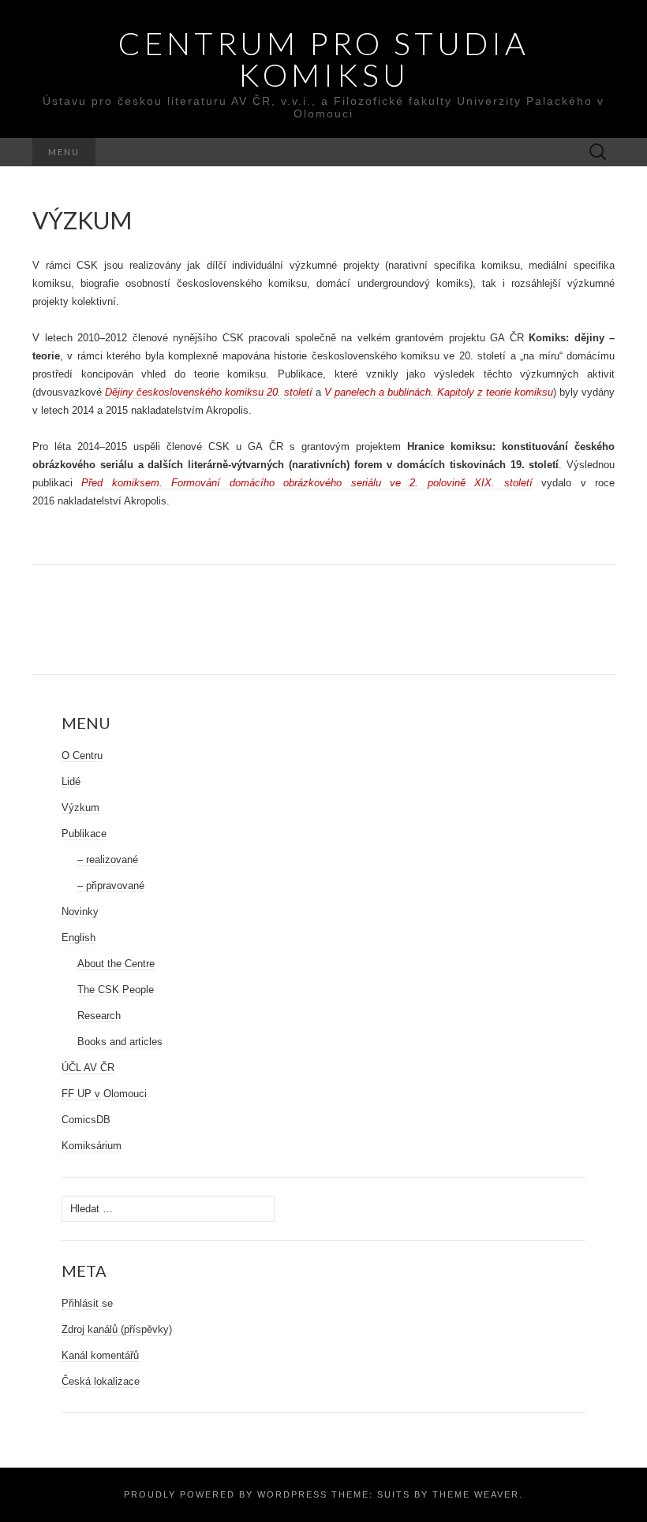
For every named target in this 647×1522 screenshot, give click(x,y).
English (78, 937)
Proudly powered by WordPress (225, 1494)
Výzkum (80, 807)
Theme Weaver (475, 1494)
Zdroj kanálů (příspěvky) (117, 1329)
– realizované (107, 859)
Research (99, 1015)
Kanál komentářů (100, 1355)
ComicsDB (86, 1120)
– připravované (110, 885)
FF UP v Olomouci (104, 1094)
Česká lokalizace (101, 1381)
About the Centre (116, 963)
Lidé (71, 781)
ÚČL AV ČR (88, 1068)
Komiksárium (92, 1146)
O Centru (82, 755)
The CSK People (115, 989)
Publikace (84, 833)
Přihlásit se (87, 1303)
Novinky (80, 911)
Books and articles (120, 1042)
